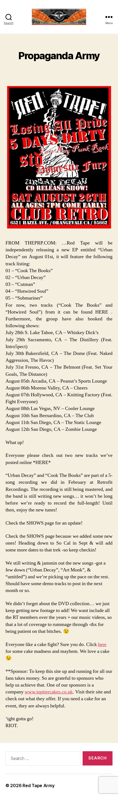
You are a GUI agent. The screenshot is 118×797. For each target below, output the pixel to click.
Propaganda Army (59, 56)
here (102, 644)
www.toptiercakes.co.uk (49, 692)
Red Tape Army (39, 785)
